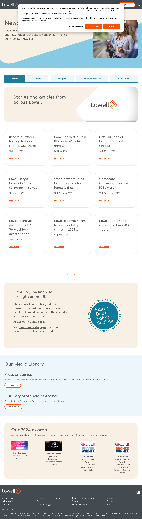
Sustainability (43, 501)
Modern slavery (79, 504)
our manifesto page (32, 327)
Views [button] (38, 78)
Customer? (127, 4)
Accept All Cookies (93, 26)
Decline (112, 26)
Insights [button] (62, 78)
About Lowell (8, 498)
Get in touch (13, 406)
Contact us (12, 385)
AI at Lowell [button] (124, 78)
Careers (6, 504)
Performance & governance (51, 498)
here (41, 321)
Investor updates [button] (92, 78)
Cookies (75, 501)
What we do (8, 501)
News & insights (45, 504)
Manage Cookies (76, 26)
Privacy (110, 504)
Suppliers (111, 498)
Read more (14, 158)
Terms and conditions (83, 498)
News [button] (15, 78)
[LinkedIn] (138, 492)
